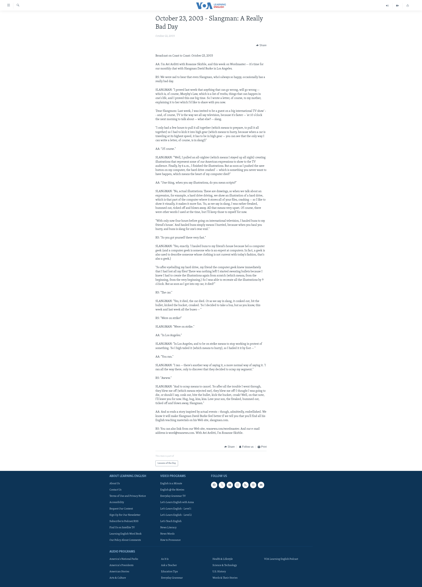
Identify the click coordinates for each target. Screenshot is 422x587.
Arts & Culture (117, 578)
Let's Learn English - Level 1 (175, 508)
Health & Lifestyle (222, 559)
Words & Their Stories (225, 578)
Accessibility (116, 502)
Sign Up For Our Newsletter (124, 515)
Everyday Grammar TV (173, 496)
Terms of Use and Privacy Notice (127, 496)
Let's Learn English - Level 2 (176, 515)
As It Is (165, 559)
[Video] (397, 5)
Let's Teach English (170, 521)
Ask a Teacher (169, 565)
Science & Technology (224, 565)
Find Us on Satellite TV (122, 527)
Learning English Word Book (125, 534)
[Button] (261, 45)
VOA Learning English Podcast (281, 559)
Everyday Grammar (172, 578)
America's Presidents (121, 565)
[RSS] (245, 485)
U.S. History (219, 571)
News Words (167, 534)
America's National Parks (123, 559)
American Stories (119, 571)
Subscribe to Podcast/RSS (123, 521)
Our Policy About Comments (125, 540)
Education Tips (169, 571)
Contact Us (115, 490)
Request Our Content (121, 508)
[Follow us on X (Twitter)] (222, 485)
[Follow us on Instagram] (237, 485)
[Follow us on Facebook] (214, 485)
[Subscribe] (261, 485)
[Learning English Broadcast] (387, 5)
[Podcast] (253, 485)
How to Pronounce (170, 540)
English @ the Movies (172, 490)
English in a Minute (171, 483)
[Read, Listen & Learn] (408, 5)
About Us (114, 483)
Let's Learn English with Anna (177, 502)
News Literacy (168, 527)
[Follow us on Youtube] (230, 485)
